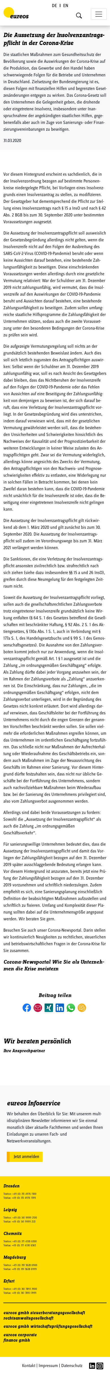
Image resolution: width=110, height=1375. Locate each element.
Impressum (48, 1366)
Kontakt (28, 1366)
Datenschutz (71, 1366)
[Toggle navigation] (99, 14)
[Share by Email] (38, 1007)
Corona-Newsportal (26, 962)
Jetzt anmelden (26, 1157)
